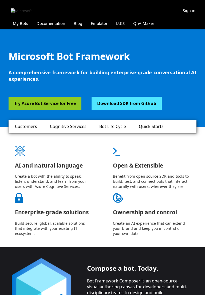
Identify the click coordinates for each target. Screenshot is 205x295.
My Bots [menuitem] (20, 23)
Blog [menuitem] (78, 23)
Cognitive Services (68, 126)
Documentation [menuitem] (51, 23)
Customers (26, 126)
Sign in (189, 10)
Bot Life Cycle (112, 126)
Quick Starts (151, 126)
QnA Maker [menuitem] (143, 23)
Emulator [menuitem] (99, 23)
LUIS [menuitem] (120, 23)
